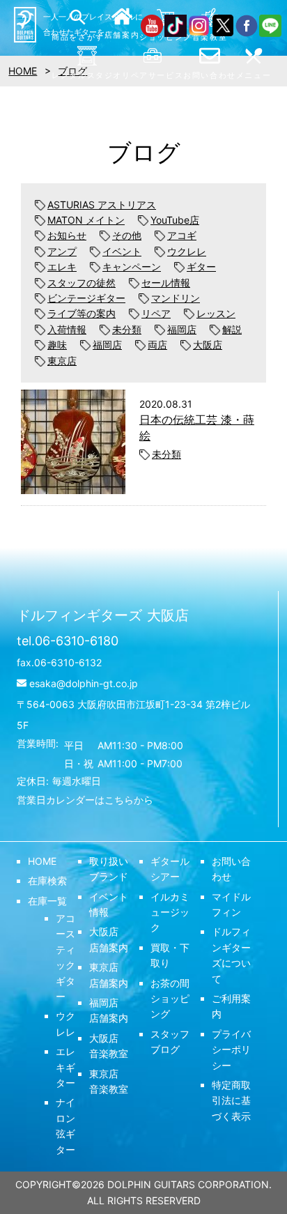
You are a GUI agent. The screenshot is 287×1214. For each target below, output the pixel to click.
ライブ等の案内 (81, 313)
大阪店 (207, 345)
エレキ (62, 266)
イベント (121, 251)
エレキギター (65, 1067)
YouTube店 (174, 220)
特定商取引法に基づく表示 (231, 1100)
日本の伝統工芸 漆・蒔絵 (196, 427)
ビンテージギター (86, 298)
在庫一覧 (47, 901)
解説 (232, 329)
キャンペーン (131, 266)
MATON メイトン (86, 220)
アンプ (62, 251)
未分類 (126, 329)
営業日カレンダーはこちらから (85, 800)
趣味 (57, 345)
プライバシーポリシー (231, 1049)
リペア (156, 313)
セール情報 (165, 283)
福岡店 (181, 329)
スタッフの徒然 (81, 283)
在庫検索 (47, 880)
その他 (126, 235)
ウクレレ (186, 251)
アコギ (181, 235)
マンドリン (175, 298)
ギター (201, 266)
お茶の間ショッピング (169, 998)
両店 (157, 345)
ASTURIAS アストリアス (101, 204)
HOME (42, 861)
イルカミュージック (169, 912)
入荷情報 (66, 329)
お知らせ (66, 235)
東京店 (62, 361)
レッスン (215, 313)
